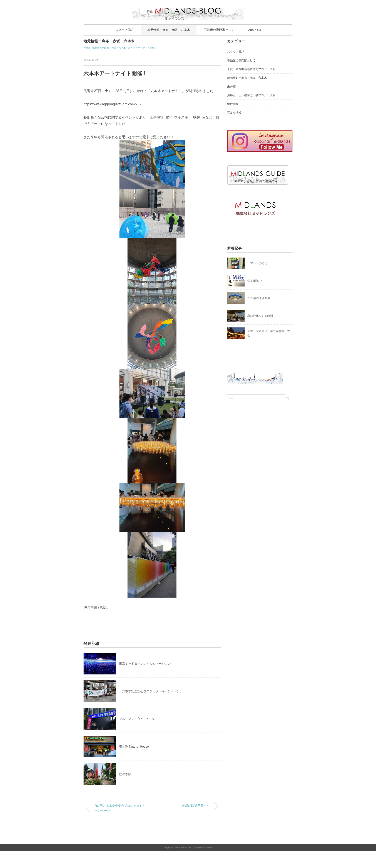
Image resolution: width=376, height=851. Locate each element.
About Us (254, 30)
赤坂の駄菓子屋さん (196, 805)
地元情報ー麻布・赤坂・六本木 (168, 30)
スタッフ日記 (124, 30)
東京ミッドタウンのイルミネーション (145, 663)
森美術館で (254, 280)
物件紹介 (232, 104)
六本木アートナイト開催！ (142, 47)
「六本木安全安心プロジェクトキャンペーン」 (151, 691)
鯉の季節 (125, 774)
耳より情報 (234, 112)
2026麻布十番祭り (260, 298)
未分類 (231, 86)
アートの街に (257, 263)
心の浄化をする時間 (260, 315)
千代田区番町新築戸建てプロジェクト (251, 69)
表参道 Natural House (134, 746)
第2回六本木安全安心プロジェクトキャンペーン (120, 808)
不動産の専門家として (219, 30)
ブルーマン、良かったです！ (139, 719)
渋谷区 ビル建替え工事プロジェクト (251, 95)
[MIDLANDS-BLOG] (188, 5)
